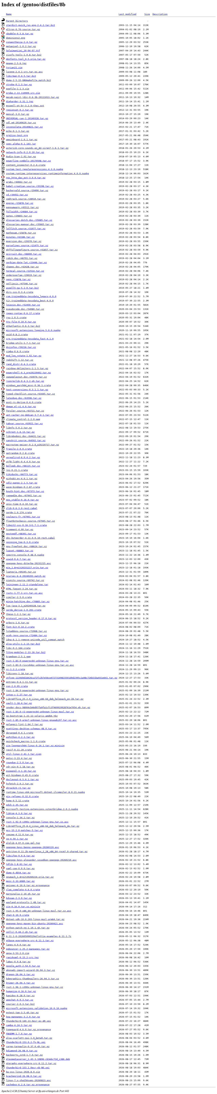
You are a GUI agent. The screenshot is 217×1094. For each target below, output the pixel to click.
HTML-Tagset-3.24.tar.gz (21, 589)
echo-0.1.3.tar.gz (17, 131)
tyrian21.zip (14, 67)
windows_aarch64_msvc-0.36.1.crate (28, 385)
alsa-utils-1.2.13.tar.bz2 (23, 644)
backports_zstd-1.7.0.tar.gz (24, 1055)
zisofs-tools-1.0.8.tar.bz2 (23, 55)
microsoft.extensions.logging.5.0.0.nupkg (33, 330)
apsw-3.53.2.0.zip (17, 953)
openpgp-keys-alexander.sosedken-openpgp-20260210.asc (41, 860)
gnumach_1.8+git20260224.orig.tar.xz (30, 877)
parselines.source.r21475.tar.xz (27, 245)
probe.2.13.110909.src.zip (23, 93)
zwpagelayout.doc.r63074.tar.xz (26, 377)
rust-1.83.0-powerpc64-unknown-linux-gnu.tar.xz (37, 661)
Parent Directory (17, 21)
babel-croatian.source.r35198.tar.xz (30, 186)
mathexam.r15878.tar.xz (21, 233)
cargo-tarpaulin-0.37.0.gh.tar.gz (28, 1046)
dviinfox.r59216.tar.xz (21, 347)
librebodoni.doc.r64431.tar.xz (25, 436)
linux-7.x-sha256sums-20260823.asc (28, 1080)
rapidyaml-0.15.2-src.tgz (22, 957)
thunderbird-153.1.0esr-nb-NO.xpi (28, 1067)
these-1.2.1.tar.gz (18, 614)
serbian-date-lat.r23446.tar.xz (26, 262)
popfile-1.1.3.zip (17, 88)
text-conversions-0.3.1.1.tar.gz (27, 389)
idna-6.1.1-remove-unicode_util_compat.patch (35, 639)
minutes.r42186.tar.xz (20, 237)
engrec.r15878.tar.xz (19, 203)
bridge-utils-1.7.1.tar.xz (23, 343)
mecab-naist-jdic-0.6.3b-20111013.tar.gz (32, 97)
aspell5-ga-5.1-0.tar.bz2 (22, 288)
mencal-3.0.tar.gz (17, 114)
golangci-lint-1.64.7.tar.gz (24, 724)
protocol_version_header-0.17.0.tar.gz (31, 618)
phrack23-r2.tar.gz (18, 788)
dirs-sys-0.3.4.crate (19, 292)
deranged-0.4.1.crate (19, 733)
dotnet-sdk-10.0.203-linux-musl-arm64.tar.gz (35, 919)
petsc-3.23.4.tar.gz (19, 758)
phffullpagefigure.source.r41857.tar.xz (32, 249)
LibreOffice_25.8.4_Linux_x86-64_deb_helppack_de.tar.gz (42, 826)
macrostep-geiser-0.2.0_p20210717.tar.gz (32, 444)
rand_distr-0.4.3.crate (21, 364)
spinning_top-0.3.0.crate (22, 542)
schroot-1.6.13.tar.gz (20, 432)
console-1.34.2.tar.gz (20, 817)
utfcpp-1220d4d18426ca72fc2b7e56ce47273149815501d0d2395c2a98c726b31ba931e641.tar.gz (61, 678)
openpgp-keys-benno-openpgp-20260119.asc (32, 847)
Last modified (127, 14)
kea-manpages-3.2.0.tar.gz (23, 1017)
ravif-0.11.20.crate (19, 750)
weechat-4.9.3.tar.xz (19, 1000)
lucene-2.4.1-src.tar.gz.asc (24, 72)
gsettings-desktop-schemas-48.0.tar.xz (31, 728)
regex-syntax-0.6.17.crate (23, 313)
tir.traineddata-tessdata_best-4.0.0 (30, 300)
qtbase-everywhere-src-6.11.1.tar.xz (30, 940)
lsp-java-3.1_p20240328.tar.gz (25, 605)
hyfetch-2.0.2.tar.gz (19, 783)
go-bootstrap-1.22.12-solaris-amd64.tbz (32, 716)
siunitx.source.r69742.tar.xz (25, 580)
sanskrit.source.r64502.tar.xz (25, 440)
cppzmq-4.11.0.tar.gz (19, 834)
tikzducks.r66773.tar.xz (21, 474)
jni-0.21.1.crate (17, 470)
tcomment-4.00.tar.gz (19, 529)
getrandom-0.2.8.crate (20, 453)
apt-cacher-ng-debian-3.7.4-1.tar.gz (30, 415)
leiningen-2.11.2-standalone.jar (27, 584)
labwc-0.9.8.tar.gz (18, 961)
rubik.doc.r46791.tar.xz (21, 258)
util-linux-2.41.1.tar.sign (23, 754)
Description (160, 14)
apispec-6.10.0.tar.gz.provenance (28, 885)
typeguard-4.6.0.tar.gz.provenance (28, 1029)
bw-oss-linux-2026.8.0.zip (23, 1072)
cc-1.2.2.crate (15, 669)
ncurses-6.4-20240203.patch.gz (25, 576)
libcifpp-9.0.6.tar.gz (20, 855)
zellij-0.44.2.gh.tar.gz (21, 932)
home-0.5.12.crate (17, 800)
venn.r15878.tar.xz (18, 279)
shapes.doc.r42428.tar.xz (22, 266)
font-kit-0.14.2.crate (20, 627)
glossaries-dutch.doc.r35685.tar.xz (29, 220)
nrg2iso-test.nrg (17, 135)
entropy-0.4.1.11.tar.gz (21, 682)
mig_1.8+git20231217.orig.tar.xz (27, 567)
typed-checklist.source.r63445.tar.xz (30, 394)
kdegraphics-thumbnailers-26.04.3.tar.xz (32, 978)
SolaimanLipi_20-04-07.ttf (23, 50)
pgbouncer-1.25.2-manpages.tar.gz (28, 949)
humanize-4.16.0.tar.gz (21, 991)
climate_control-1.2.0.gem (23, 419)
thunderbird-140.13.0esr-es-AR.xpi (28, 1021)
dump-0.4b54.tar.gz (18, 872)
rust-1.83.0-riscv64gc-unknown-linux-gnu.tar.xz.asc (40, 665)
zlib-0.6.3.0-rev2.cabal (21, 508)
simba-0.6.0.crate (17, 351)
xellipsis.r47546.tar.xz (21, 283)
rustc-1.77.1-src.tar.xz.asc (24, 593)
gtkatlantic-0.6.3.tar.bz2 (23, 326)
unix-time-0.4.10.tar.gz (21, 504)
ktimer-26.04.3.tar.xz (20, 983)
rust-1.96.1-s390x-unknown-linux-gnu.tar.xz (34, 987)
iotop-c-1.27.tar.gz (19, 694)
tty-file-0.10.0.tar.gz (21, 322)
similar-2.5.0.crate (19, 597)
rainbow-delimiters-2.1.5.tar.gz (27, 368)
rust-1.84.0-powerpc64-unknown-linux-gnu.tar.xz (37, 690)
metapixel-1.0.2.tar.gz (21, 46)
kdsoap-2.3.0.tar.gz (19, 898)
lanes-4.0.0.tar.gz (18, 944)
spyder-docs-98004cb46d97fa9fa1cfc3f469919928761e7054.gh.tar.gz (48, 707)
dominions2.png (15, 38)
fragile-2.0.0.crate (19, 449)
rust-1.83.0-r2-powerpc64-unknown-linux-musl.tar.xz (40, 711)
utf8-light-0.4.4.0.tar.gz (23, 461)
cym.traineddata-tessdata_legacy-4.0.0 (31, 296)
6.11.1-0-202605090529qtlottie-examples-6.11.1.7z (38, 936)
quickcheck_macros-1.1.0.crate (25, 741)
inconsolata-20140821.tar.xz (24, 127)
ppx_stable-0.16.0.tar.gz (22, 500)
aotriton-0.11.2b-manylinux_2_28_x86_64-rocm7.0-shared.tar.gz (46, 851)
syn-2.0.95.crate (17, 686)
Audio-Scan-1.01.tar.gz (21, 156)
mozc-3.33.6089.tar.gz (20, 881)
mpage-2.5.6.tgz (16, 63)
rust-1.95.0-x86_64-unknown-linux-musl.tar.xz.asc (38, 911)
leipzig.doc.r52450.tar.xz (23, 305)
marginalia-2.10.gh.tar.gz (23, 894)
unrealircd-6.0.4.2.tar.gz (23, 457)
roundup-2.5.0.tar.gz (19, 762)
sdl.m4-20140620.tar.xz (21, 122)
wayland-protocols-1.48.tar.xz (25, 902)
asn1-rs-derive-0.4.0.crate (23, 402)
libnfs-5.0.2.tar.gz (19, 427)
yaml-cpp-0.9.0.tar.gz (20, 868)
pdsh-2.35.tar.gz (17, 805)
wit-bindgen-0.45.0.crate (22, 775)
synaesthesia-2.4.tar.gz (21, 42)
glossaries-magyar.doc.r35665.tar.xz (30, 224)
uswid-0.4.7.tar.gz (18, 559)
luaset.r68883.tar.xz (19, 550)
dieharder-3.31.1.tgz (19, 101)
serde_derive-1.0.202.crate (23, 610)
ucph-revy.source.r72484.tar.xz (26, 635)
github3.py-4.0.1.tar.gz (21, 478)
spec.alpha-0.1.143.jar (21, 144)
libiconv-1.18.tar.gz (19, 673)
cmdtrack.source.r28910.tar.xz (25, 199)
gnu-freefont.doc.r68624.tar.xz (26, 546)
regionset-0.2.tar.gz (19, 110)
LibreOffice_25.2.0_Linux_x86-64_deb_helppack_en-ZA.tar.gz (44, 699)
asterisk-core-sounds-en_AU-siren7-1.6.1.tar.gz (37, 148)
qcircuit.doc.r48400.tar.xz (23, 254)
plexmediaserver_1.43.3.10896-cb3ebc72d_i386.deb (38, 1059)
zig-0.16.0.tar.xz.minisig (23, 906)
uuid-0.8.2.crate (17, 334)
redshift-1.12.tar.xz (19, 360)
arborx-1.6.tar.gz (17, 622)
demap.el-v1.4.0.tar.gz (21, 406)
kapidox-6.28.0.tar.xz (20, 995)
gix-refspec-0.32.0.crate (22, 796)
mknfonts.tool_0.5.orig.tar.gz (25, 59)
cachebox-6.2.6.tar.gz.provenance (28, 1084)
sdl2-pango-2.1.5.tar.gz (21, 483)
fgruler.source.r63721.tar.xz (25, 411)
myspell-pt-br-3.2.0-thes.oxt (25, 105)
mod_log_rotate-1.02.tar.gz (23, 355)
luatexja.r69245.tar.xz (21, 572)
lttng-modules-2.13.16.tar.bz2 (25, 652)
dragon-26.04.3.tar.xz (20, 974)
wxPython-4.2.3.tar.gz (20, 737)
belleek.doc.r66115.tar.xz (23, 466)
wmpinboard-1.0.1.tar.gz (21, 139)
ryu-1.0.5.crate (16, 317)
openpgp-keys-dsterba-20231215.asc (28, 563)
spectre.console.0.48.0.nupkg (25, 555)
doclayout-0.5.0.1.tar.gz (22, 779)
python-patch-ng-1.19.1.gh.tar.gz (28, 928)
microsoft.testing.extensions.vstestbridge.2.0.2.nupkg (42, 809)
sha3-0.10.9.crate (17, 915)
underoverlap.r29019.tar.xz (23, 275)
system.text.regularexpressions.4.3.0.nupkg (34, 169)
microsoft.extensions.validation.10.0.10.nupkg (36, 1008)
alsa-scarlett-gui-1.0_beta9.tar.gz (29, 1038)
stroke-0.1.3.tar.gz (19, 84)
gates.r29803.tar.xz (19, 216)
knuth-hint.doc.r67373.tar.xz (25, 491)
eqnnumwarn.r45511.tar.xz (22, 207)
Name (9, 14)
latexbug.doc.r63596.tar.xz (23, 398)
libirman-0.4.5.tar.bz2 (21, 76)
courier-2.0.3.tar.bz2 (20, 1004)
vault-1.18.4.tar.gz (19, 703)
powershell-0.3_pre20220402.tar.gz (28, 372)
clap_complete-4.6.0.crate (23, 889)
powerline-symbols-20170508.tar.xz (28, 161)
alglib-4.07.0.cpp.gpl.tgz (23, 843)
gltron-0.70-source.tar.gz (23, 29)
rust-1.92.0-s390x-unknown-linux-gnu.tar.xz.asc (37, 822)
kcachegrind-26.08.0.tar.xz (23, 1076)
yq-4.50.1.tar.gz (17, 839)
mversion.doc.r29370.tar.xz (23, 241)
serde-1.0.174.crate (19, 512)
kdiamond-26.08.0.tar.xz (21, 1050)
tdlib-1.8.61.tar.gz (19, 864)
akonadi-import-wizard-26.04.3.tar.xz (30, 970)
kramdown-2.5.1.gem (18, 656)
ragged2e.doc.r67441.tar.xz (23, 495)
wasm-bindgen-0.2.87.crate (23, 487)
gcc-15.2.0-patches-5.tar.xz (24, 830)
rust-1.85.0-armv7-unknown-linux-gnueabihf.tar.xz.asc (41, 720)
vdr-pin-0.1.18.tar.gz (20, 766)
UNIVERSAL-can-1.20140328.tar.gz (27, 118)
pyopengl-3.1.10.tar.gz (21, 771)
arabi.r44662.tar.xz (19, 182)
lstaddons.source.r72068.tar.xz (26, 631)
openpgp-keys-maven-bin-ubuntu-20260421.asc (34, 923)
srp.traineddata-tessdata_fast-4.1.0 (30, 338)
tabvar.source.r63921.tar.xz (24, 423)
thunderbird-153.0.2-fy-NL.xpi (25, 1042)
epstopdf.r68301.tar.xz (21, 533)
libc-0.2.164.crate (18, 648)
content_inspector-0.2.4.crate (25, 165)
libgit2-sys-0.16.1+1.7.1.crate (26, 525)
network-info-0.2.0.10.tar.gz (25, 152)
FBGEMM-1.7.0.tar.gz (19, 1033)
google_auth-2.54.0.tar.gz (23, 966)
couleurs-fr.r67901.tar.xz (23, 516)
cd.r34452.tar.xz (17, 194)
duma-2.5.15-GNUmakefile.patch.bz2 (28, 80)
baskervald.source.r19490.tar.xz (27, 190)
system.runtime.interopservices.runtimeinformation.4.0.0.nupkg (47, 173)
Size (147, 14)
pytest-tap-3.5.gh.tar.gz (22, 1012)
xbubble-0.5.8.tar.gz (19, 33)
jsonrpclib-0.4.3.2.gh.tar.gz (25, 381)
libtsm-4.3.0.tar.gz (19, 813)
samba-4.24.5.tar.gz (19, 1025)
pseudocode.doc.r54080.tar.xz (25, 309)
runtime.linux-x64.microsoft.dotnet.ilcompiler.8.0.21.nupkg (45, 792)
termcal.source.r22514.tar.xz (25, 271)
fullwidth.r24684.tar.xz (21, 211)
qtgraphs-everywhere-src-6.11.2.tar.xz (31, 1063)
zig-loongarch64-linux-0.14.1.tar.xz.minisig (35, 745)
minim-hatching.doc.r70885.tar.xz (28, 601)
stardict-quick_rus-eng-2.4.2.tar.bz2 (30, 25)
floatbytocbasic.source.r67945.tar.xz (30, 521)
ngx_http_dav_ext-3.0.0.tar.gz (25, 177)
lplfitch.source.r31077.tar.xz (25, 228)
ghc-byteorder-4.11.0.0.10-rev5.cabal (30, 538)
